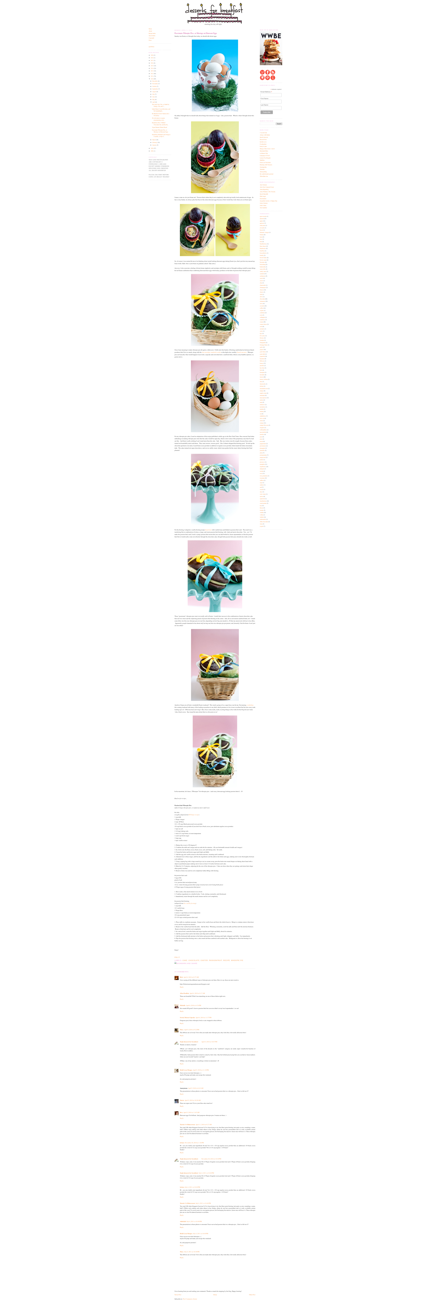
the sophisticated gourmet (266, 174)
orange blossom (264, 425)
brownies (262, 262)
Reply (182, 987)
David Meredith (264, 194)
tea (260, 505)
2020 (152, 55)
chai (261, 283)
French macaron (241, 352)
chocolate (193, 960)
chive (261, 296)
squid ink (262, 498)
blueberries (263, 248)
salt (261, 487)
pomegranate (263, 455)
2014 (152, 68)
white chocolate (264, 521)
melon (261, 400)
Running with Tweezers (266, 165)
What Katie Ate (264, 176)
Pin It (177, 957)
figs (261, 333)
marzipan (262, 395)
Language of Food (265, 155)
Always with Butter (265, 135)
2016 (152, 63)
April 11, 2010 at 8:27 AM (204, 1124)
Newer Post (178, 1295)
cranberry (262, 319)
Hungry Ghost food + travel (267, 149)
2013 (152, 71)
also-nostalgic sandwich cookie (211, 352)
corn (261, 315)
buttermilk (262, 267)
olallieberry (263, 416)
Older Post (252, 1295)
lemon (261, 377)
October (154, 86)
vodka (261, 515)
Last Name (264, 105)
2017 (152, 60)
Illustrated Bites (264, 151)
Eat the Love (263, 142)
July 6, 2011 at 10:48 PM (206, 1173)
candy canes (263, 271)
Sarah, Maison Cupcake (187, 1017)
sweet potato (263, 503)
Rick (181, 977)
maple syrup (263, 393)
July (153, 94)
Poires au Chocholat (265, 162)
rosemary (262, 478)
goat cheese (263, 352)
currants (262, 329)
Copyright (151, 38)
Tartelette (262, 169)
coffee (261, 308)
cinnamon (262, 301)
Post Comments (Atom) (190, 1299)
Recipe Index (152, 33)
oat (260, 414)
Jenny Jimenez (264, 203)
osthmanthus (263, 430)
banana (262, 234)
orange (261, 423)
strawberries (263, 501)
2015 (152, 66)
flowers (262, 338)
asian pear (262, 225)
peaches (262, 434)
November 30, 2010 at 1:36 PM (194, 1143)
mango (261, 391)
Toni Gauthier (263, 208)
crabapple (262, 317)
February (154, 142)
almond (262, 218)
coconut (262, 306)
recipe (197, 815)
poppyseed (263, 457)
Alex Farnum (263, 185)
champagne (263, 287)
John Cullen (263, 205)
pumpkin (262, 464)
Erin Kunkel (263, 198)
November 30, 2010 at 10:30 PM (211, 1159)
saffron (262, 480)
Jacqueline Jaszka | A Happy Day (268, 201)
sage (261, 482)
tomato (261, 510)
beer (261, 239)
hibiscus (262, 361)
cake (185, 960)
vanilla (261, 512)
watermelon (263, 519)
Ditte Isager (263, 196)
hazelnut (262, 358)
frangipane (262, 342)
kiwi (261, 370)
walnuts (262, 517)
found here (208, 530)
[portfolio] (151, 46)
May (153, 99)
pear (261, 437)
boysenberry (263, 253)
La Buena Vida (264, 153)
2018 (152, 58)
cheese (261, 290)
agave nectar (263, 216)
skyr (261, 492)
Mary (182, 1029)
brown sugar (263, 260)
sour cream (263, 494)
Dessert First (263, 139)
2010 (152, 79)
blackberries (263, 244)
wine (261, 524)
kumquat (262, 372)
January (154, 145)
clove (261, 303)
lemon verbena (264, 379)
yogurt (261, 526)
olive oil (262, 418)
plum (261, 453)
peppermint (263, 443)
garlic (261, 347)
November (155, 83)
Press (150, 40)
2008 (152, 151)
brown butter (263, 257)
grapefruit (262, 356)
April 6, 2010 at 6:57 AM (191, 977)
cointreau (262, 313)
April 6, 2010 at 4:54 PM (193, 1005)
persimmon (263, 446)
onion (261, 420)
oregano (262, 427)
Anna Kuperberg (264, 189)
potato (261, 459)
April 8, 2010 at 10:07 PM (209, 1042)
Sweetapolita (263, 167)
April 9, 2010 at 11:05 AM (191, 1112)
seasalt (261, 489)
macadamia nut (264, 388)
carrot (261, 278)
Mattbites (262, 160)
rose (261, 473)
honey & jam (263, 146)
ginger (261, 349)
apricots (262, 223)
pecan (261, 441)
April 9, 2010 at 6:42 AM (195, 1088)
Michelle (182, 1005)
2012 (152, 73)
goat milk (262, 354)
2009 (152, 148)
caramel (262, 273)
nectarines (262, 407)
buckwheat (262, 264)
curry (261, 331)
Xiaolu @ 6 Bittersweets (187, 1124)
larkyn (182, 1143)
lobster (261, 386)
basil (261, 237)
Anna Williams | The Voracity (267, 191)
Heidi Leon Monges (186, 1070)
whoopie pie (237, 960)
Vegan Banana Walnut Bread (159, 127)
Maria (182, 1100)
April (153, 102)
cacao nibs (262, 269)
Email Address (266, 92)
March (154, 140)
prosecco (262, 462)
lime (261, 381)
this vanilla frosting (190, 903)
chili (261, 294)
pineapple (262, 448)
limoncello (262, 384)
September (155, 89)
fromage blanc (263, 345)
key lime (262, 368)
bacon (261, 230)
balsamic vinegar (264, 232)
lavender (262, 375)
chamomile (263, 285)
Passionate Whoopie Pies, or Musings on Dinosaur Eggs (196, 33)
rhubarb (262, 469)
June (153, 97)
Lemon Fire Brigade (265, 158)
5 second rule (263, 132)
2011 (152, 76)
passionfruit (215, 960)
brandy (262, 255)
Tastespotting (263, 172)
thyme (261, 508)
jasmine (262, 365)
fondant (262, 340)
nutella (261, 409)
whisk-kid (183, 1221)
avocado (262, 228)
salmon (262, 485)
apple (261, 221)
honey (261, 363)
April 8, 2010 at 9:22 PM (191, 1030)
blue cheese (263, 246)
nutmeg (262, 411)
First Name (264, 98)
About (150, 31)
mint (261, 402)
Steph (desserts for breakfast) (189, 1042)
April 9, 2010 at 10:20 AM (193, 1100)
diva (181, 1112)
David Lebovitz (264, 137)
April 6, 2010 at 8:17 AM (197, 993)
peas (261, 439)
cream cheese (263, 324)
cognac (262, 310)
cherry (261, 292)
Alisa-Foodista (184, 993)
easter (204, 960)
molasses (262, 404)
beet (261, 241)
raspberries (263, 466)
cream (261, 322)
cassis (261, 280)
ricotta (261, 471)
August (154, 91)
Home (150, 29)
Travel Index (152, 35)
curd (261, 326)
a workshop (249, 705)
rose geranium (263, 476)
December (155, 81)
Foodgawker (263, 144)
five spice (262, 336)
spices (261, 496)
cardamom (262, 276)
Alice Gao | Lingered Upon (267, 187)
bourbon (262, 251)
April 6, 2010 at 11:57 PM (203, 1017)
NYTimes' (192, 815)
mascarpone (263, 398)
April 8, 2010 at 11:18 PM (201, 1070)
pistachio (262, 450)
